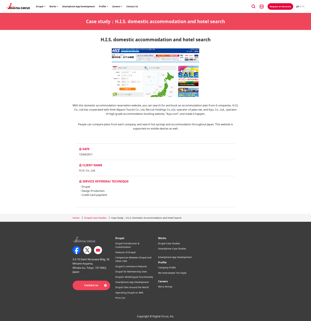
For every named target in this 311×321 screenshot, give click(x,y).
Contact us (91, 285)
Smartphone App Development (78, 6)
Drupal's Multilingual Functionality (134, 276)
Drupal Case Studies (95, 217)
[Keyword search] (253, 6)
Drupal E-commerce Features (131, 266)
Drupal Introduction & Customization (127, 245)
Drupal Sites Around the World (132, 287)
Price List (120, 297)
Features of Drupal (125, 252)
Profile (102, 6)
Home (76, 217)
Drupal (39, 6)
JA (297, 6)
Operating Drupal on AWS (129, 292)
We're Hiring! (165, 286)
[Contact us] (261, 6)
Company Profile (167, 267)
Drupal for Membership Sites (131, 271)
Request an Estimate (280, 6)
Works (52, 6)
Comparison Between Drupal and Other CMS (133, 259)
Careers (116, 6)
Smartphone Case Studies (172, 248)
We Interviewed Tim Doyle (172, 272)
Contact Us (132, 6)
